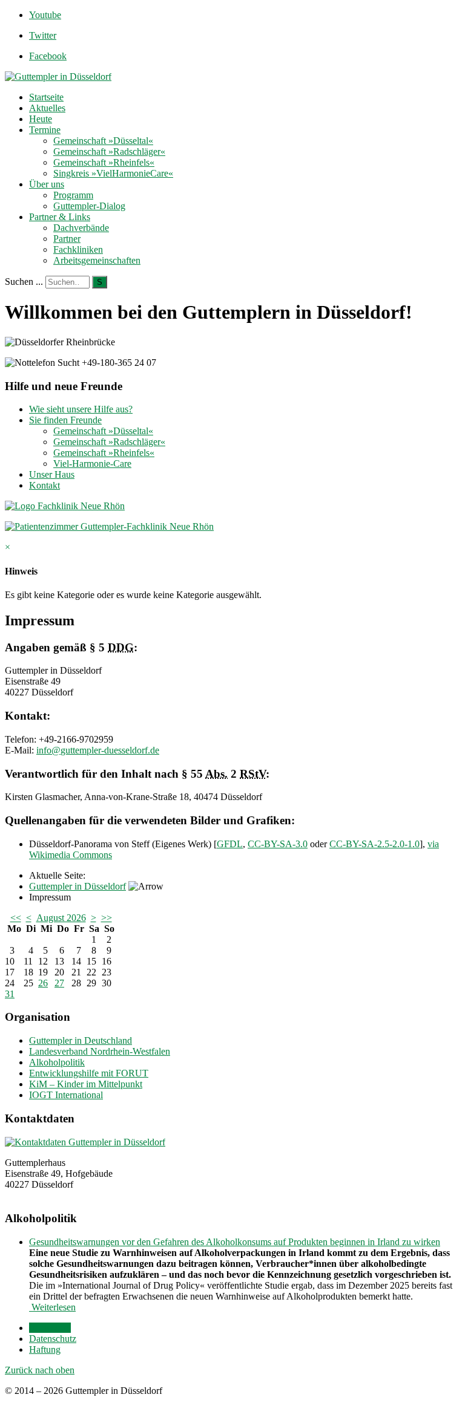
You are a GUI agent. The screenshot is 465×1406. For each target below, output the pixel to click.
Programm (73, 195)
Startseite (46, 97)
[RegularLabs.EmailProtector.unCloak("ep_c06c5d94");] (97, 750)
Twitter (42, 35)
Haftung (45, 1349)
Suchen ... (24, 281)
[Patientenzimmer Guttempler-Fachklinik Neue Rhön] (109, 526)
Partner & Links (59, 217)
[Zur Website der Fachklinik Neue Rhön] (65, 506)
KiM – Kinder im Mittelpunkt (85, 1084)
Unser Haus (51, 474)
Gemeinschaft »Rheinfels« (103, 162)
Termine (45, 130)
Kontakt (44, 485)
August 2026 (61, 918)
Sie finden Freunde (65, 420)
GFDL (230, 844)
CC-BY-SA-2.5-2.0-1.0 (374, 844)
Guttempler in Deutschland (80, 1040)
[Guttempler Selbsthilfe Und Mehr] (58, 76)
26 (43, 983)
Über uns (46, 184)
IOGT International (66, 1095)
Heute (40, 119)
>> (106, 918)
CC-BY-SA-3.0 (278, 844)
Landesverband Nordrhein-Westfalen (99, 1051)
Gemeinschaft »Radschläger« (109, 151)
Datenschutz (52, 1338)
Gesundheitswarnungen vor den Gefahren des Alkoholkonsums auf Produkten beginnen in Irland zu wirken (234, 1242)
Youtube (45, 15)
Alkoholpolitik (57, 1062)
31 (10, 994)
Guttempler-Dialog (89, 206)
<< (15, 918)
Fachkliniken (78, 249)
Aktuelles (47, 108)
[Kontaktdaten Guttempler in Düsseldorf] (85, 1142)
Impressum (50, 1328)
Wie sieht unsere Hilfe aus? (81, 409)
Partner (67, 238)
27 (59, 983)
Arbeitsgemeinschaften (96, 260)
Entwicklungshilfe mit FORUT (88, 1073)
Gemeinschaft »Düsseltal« (103, 140)
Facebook (48, 56)
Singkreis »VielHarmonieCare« (113, 173)
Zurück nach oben (39, 1370)
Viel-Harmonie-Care (92, 463)
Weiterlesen (52, 1307)
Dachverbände (81, 228)
